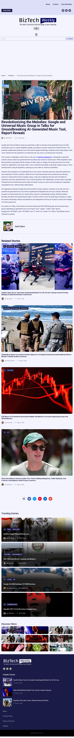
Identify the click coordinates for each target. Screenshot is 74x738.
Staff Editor (8, 138)
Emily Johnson (11, 360)
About (48, 4)
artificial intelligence (44, 157)
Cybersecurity (12, 604)
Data (9, 529)
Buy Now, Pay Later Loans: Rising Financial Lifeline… (31, 700)
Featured (11, 75)
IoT (8, 432)
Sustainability (17, 554)
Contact (55, 4)
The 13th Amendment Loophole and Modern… (20, 559)
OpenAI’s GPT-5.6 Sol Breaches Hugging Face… (20, 609)
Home (3, 75)
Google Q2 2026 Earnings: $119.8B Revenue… (19, 584)
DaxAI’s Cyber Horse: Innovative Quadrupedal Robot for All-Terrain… (36, 680)
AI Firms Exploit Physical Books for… (16, 534)
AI (4, 246)
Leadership (23, 308)
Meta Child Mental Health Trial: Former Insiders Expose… (32, 690)
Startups (18, 246)
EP (14, 579)
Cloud (9, 579)
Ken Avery (9, 298)
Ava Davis (11, 563)
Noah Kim (9, 484)
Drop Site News (66, 4)
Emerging (10, 246)
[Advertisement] (37, 57)
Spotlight (16, 529)
